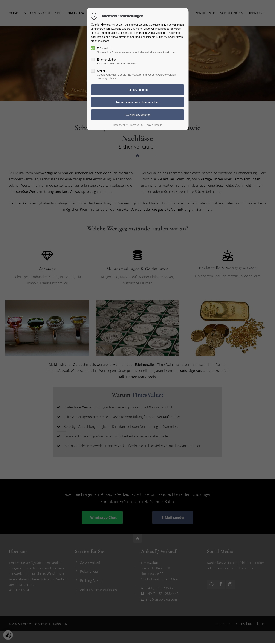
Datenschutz (120, 125)
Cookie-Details (153, 125)
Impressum (136, 125)
